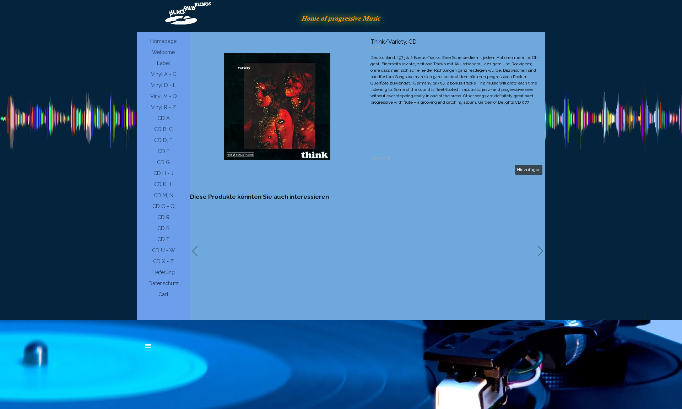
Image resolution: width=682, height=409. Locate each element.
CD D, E (163, 140)
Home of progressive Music (341, 18)
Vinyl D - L (163, 85)
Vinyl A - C (163, 74)
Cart (163, 294)
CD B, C (163, 129)
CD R (163, 217)
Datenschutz (163, 283)
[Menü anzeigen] (148, 346)
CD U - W (163, 250)
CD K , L (163, 184)
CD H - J (163, 173)
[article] (367, 107)
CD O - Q (163, 206)
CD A (163, 118)
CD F (163, 151)
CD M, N (163, 195)
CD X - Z (163, 261)
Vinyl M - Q (163, 96)
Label (163, 63)
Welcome (163, 52)
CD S (163, 228)
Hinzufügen (529, 169)
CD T (163, 239)
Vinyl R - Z (163, 107)
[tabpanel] (199, 349)
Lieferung (163, 272)
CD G (163, 162)
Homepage (163, 41)
